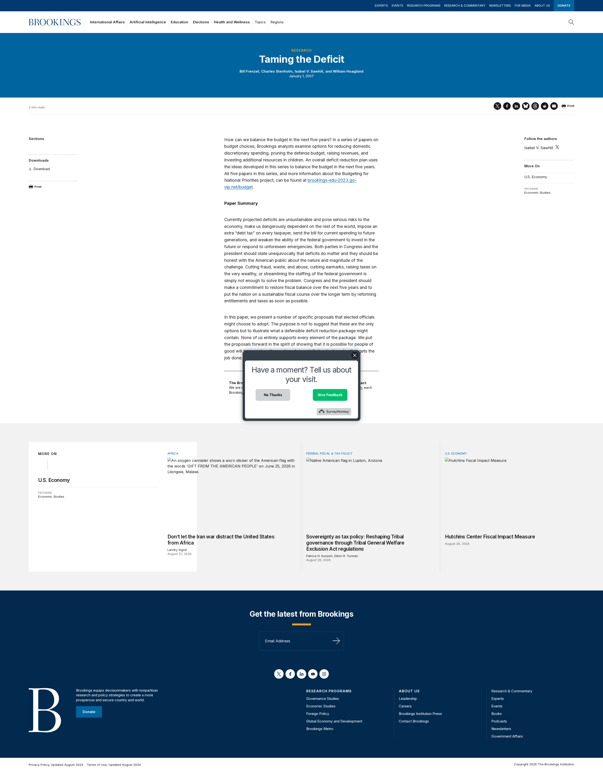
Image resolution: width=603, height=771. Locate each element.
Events (397, 5)
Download (41, 169)
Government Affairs (507, 736)
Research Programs (423, 5)
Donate (564, 5)
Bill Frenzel (249, 71)
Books (496, 713)
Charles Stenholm (277, 71)
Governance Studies (322, 698)
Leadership (408, 698)
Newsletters (500, 5)
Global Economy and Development (334, 721)
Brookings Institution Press (420, 713)
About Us (542, 5)
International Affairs (107, 22)
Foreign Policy (317, 713)
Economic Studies (537, 192)
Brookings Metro (319, 728)
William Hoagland (348, 71)
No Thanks (273, 394)
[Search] (571, 22)
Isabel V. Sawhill (309, 71)
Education (179, 22)
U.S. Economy (535, 177)
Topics (260, 22)
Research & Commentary (464, 5)
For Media (523, 5)
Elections (201, 22)
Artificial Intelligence (148, 22)
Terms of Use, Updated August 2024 (114, 765)
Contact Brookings (414, 721)
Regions (277, 22)
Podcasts (499, 721)
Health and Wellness (232, 22)
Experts (381, 5)
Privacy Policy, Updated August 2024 (56, 765)
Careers (405, 706)
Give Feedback (330, 394)
